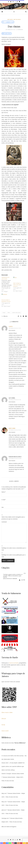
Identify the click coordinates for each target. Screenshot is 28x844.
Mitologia (17, 19)
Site (3, 507)
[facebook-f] (8, 1)
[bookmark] (19, 1)
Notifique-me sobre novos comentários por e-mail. (14, 549)
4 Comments (19, 29)
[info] (15, 1)
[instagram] (13, 1)
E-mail (4, 499)
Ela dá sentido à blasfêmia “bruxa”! (6, 300)
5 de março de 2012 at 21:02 (15, 399)
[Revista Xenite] (14, 6)
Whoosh (4, 718)
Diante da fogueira (11, 826)
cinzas (4, 312)
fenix (9, 312)
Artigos (10, 19)
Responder (12, 330)
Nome (4, 492)
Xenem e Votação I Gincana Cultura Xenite (13, 773)
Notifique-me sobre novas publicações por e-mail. (14, 556)
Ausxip (3, 724)
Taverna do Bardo (14, 663)
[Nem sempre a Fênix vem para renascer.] (18, 279)
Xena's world (5, 731)
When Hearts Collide (7, 712)
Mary (3, 793)
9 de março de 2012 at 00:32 (15, 430)
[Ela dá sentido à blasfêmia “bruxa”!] (7, 296)
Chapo (11, 326)
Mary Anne (12, 428)
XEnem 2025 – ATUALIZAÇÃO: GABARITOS (13, 763)
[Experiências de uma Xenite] (7, 284)
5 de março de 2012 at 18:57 (15, 328)
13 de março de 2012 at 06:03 (15, 458)
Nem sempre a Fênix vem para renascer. (17, 284)
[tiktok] (17, 1)
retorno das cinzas (16, 312)
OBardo (5, 316)
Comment (4, 522)
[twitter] (11, 1)
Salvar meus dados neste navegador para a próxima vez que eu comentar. (13, 518)
